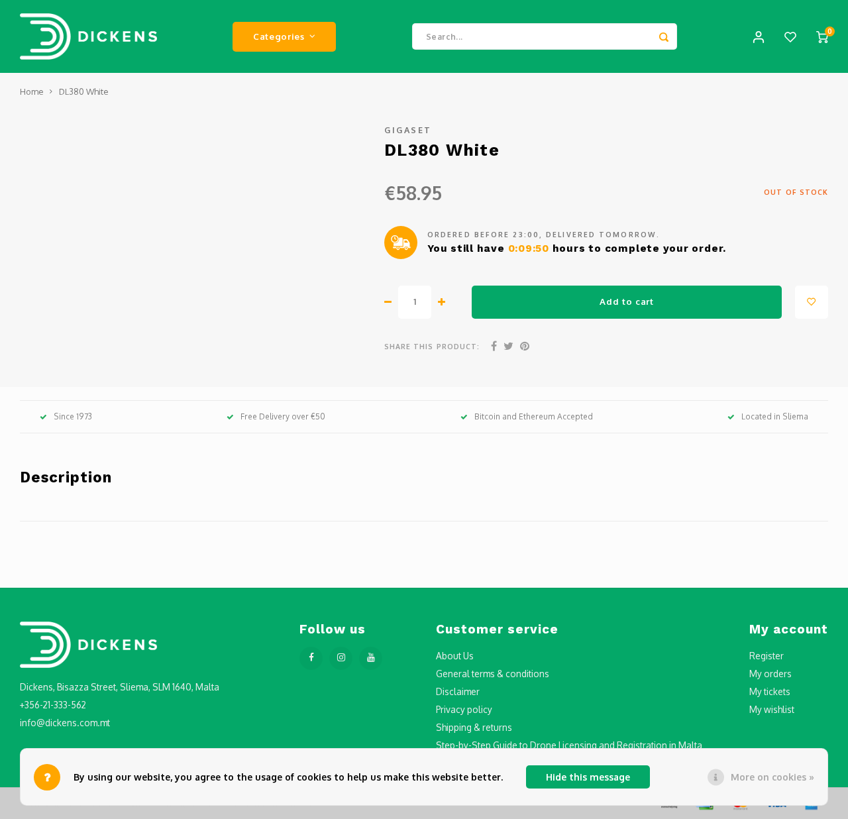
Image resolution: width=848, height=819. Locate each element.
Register (766, 655)
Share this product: (432, 346)
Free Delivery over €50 (282, 416)
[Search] (664, 36)
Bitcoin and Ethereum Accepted (533, 416)
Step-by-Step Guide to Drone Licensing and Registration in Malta (569, 745)
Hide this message (588, 777)
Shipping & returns (474, 727)
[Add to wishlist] (811, 302)
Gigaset (408, 130)
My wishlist (771, 709)
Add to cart (626, 301)
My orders (770, 673)
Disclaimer (458, 691)
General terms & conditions (492, 673)
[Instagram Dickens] (340, 658)
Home (31, 91)
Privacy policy (464, 709)
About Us (455, 655)
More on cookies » (772, 777)
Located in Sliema (774, 416)
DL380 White (83, 91)
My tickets (769, 691)
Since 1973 (73, 416)
